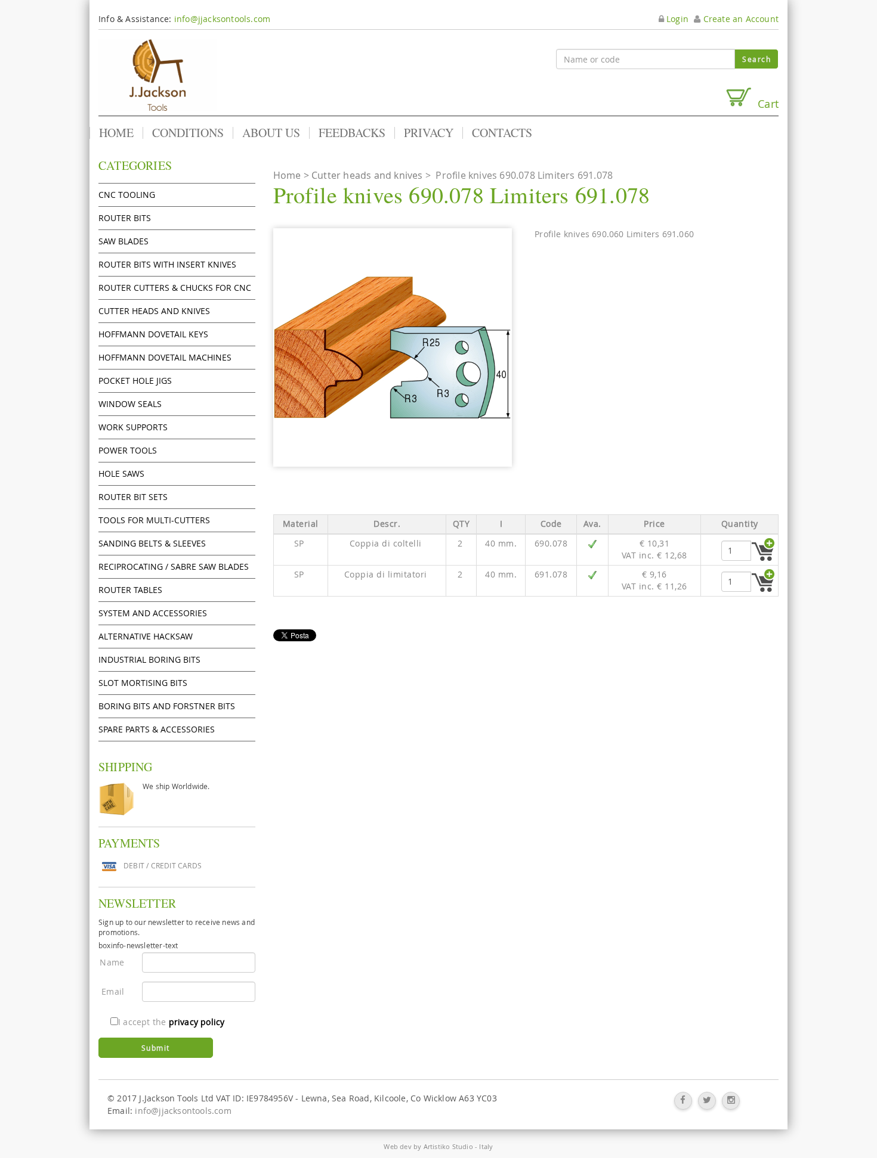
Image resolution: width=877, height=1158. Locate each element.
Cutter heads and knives (154, 310)
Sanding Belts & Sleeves (152, 543)
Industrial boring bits (149, 659)
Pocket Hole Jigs (135, 380)
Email (112, 991)
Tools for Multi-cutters (154, 520)
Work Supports (133, 427)
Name (112, 962)
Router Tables (130, 589)
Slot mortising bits (142, 682)
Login (676, 18)
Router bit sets (133, 496)
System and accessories (152, 613)
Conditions (188, 133)
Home (116, 133)
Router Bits (124, 217)
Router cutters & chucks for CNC (174, 287)
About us (271, 133)
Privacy (428, 133)
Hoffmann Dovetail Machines (164, 357)
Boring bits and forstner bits (166, 706)
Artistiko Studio (448, 1146)
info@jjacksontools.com (222, 18)
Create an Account (739, 18)
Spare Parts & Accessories (156, 729)
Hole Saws (121, 473)
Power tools (127, 450)
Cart (765, 103)
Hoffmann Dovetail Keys (153, 334)
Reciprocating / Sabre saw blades (173, 566)
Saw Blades (123, 241)
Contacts (502, 133)
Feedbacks (352, 133)
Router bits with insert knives (167, 264)
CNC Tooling (126, 194)
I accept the (171, 1021)
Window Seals (130, 403)
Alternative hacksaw (145, 636)
